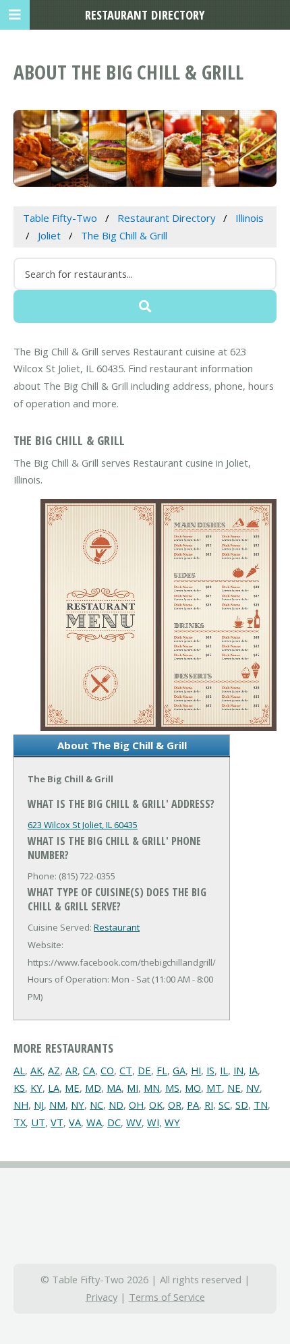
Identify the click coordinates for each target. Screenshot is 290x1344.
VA (75, 1122)
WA (94, 1122)
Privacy (101, 1297)
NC (96, 1104)
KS (19, 1087)
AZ (54, 1070)
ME (72, 1087)
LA (53, 1087)
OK (156, 1104)
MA (114, 1087)
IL (224, 1070)
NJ (39, 1104)
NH (20, 1104)
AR (71, 1070)
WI (153, 1122)
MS (172, 1087)
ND (116, 1104)
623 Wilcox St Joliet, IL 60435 (83, 825)
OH (136, 1104)
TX (19, 1122)
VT (57, 1122)
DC (114, 1122)
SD (241, 1104)
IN (238, 1070)
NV (253, 1087)
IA (253, 1070)
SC (224, 1104)
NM (57, 1104)
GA (179, 1070)
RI (208, 1104)
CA (89, 1070)
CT (125, 1070)
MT (214, 1087)
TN (261, 1104)
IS (210, 1070)
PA (193, 1104)
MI (132, 1087)
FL (161, 1070)
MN (152, 1087)
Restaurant (117, 927)
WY (172, 1122)
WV (134, 1122)
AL (19, 1070)
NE (234, 1087)
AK (36, 1070)
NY (77, 1104)
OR (174, 1104)
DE (144, 1070)
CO (107, 1070)
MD (93, 1087)
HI (196, 1070)
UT (38, 1122)
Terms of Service (167, 1297)
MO (193, 1087)
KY (36, 1087)
